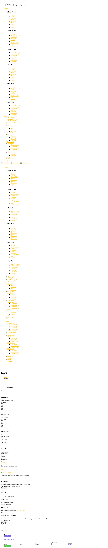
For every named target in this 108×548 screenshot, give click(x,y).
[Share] (3, 530)
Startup (13, 99)
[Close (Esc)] (1, 530)
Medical (13, 40)
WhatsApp (8, 546)
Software (13, 61)
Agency (13, 34)
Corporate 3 (14, 27)
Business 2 (14, 21)
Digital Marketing (15, 52)
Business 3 (14, 22)
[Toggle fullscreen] (4, 530)
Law (12, 44)
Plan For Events (21, 510)
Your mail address (5, 486)
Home (5, 377)
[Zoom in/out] (6, 530)
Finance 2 (13, 16)
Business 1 (14, 19)
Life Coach (14, 37)
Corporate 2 (14, 25)
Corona (13, 58)
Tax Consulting (15, 43)
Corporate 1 (14, 24)
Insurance (13, 57)
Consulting (14, 60)
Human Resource (15, 35)
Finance (13, 15)
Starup (12, 46)
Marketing (13, 38)
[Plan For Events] (6, 163)
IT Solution (14, 41)
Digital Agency (15, 54)
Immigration (14, 55)
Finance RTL (14, 18)
